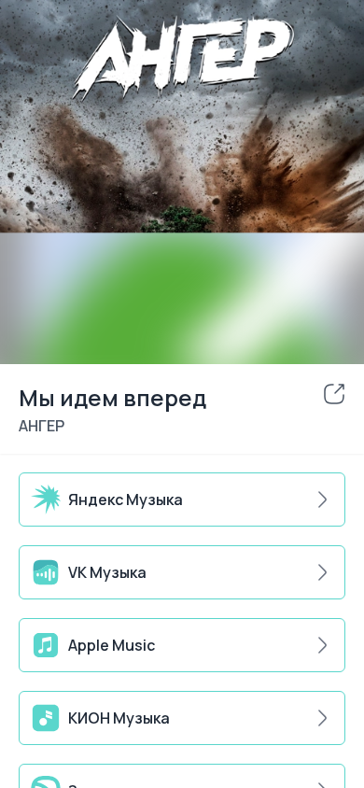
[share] (334, 394)
